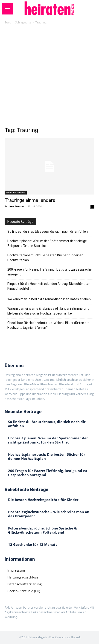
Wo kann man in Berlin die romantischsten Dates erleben (49, 299)
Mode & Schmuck (15, 192)
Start (8, 22)
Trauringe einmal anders (30, 200)
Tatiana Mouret (14, 206)
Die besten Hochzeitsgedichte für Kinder (43, 499)
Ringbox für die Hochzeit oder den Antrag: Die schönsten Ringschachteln (48, 286)
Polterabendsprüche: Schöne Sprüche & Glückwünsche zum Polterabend (42, 530)
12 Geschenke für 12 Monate (33, 544)
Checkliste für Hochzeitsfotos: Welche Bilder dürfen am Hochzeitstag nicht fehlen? (48, 325)
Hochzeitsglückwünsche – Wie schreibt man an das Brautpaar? (48, 513)
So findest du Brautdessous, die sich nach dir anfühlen (47, 231)
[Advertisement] (49, 76)
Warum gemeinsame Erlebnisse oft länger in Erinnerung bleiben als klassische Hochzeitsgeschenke (48, 311)
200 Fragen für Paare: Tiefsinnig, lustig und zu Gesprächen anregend (50, 272)
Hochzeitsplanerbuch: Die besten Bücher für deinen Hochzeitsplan (45, 257)
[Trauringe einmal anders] (49, 166)
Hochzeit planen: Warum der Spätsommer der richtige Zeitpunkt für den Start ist (47, 243)
